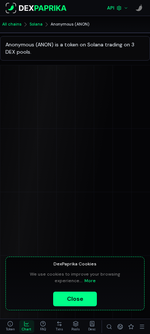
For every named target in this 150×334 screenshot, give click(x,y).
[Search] (109, 326)
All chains (11, 24)
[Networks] (120, 326)
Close (75, 299)
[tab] (10, 326)
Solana (36, 24)
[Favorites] (131, 326)
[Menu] (142, 326)
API (110, 8)
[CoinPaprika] (139, 8)
